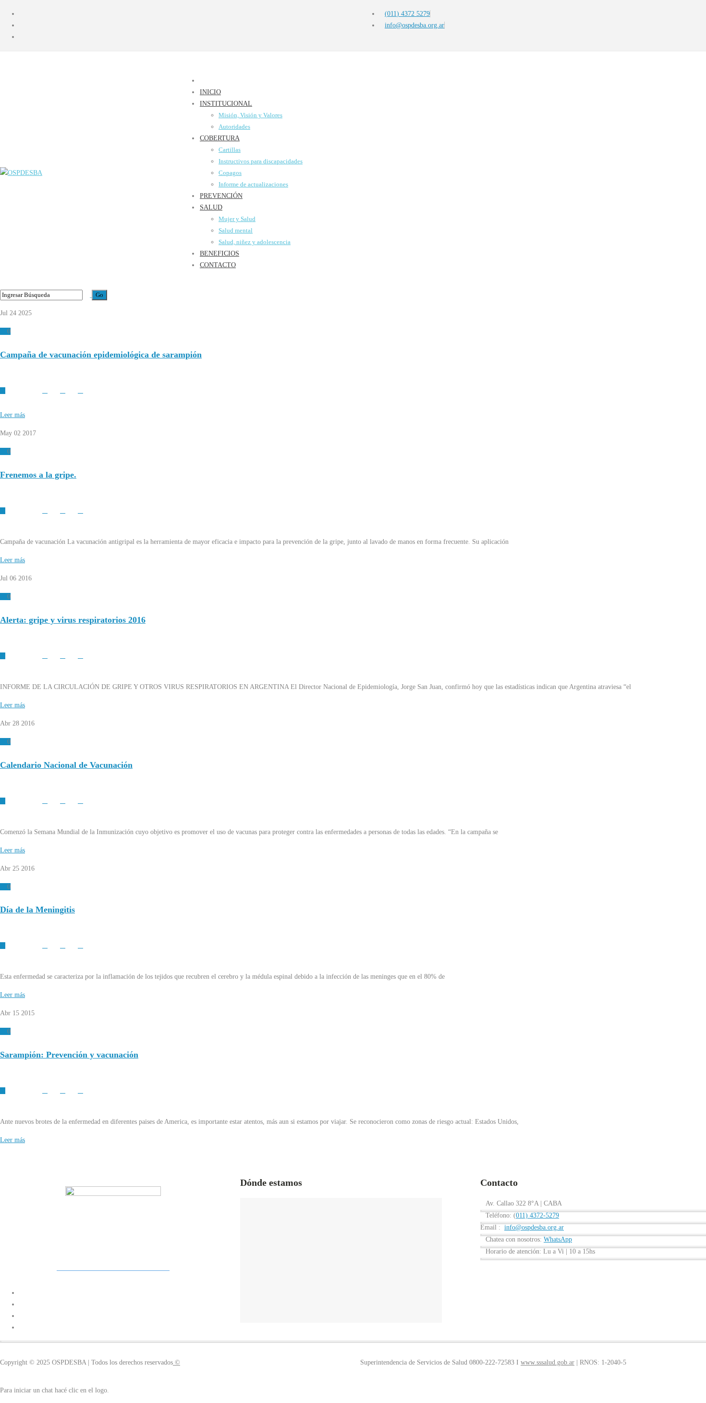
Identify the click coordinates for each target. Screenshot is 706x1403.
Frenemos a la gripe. (38, 475)
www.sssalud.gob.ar (547, 1362)
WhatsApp (558, 1239)
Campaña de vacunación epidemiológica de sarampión (101, 354)
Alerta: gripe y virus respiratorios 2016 (73, 620)
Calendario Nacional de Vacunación (66, 765)
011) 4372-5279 (537, 1215)
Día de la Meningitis (37, 909)
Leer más (12, 414)
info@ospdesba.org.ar (534, 1227)
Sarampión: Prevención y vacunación (69, 1054)
